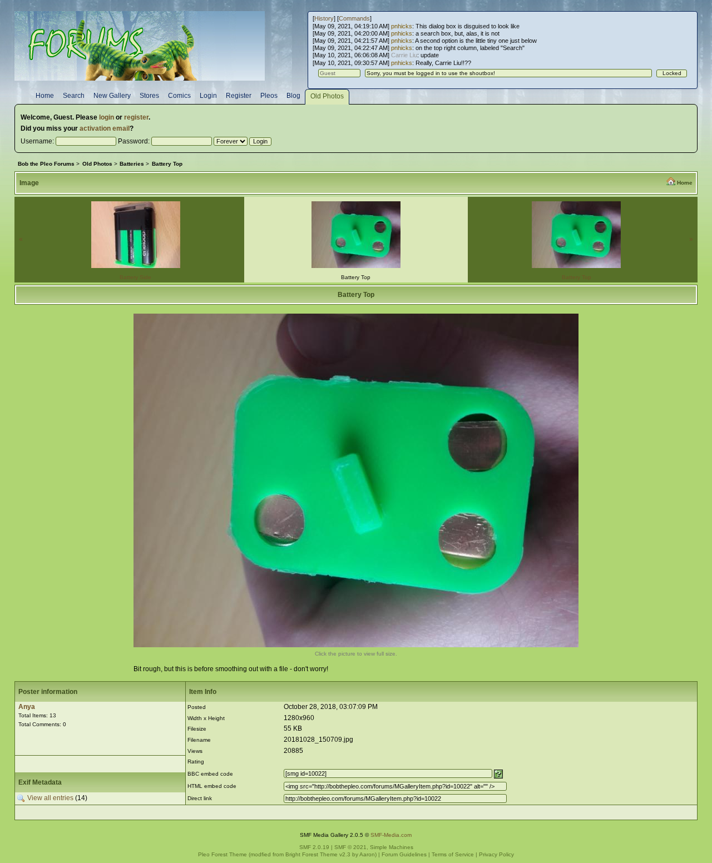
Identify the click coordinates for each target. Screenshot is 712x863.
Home (685, 183)
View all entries (50, 798)
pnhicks (401, 26)
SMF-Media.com (391, 835)
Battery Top (576, 277)
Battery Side (135, 277)
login (106, 117)
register (136, 117)
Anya (26, 707)
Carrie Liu (404, 55)
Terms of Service (453, 854)
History (324, 18)
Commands (354, 18)
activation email (105, 128)
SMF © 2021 (350, 847)
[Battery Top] (356, 645)
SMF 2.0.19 (314, 847)
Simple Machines (391, 847)
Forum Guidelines (404, 854)
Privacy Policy (496, 854)
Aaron (367, 854)
